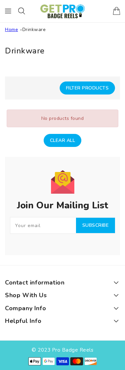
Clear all (62, 140)
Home (11, 29)
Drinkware (34, 29)
